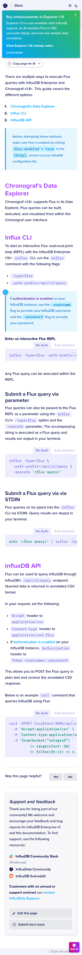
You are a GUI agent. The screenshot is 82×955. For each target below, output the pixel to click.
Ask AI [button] (74, 949)
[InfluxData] (5, 6)
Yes (55, 777)
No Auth (42, 345)
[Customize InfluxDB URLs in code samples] (70, 6)
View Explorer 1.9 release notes (29, 46)
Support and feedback (32, 801)
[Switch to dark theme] (76, 6)
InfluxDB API (21, 120)
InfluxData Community (33, 869)
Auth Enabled (64, 345)
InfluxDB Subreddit (31, 876)
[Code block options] (72, 352)
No (70, 777)
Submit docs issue (31, 925)
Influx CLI (18, 113)
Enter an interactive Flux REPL (30, 339)
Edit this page (27, 913)
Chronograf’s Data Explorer (33, 106)
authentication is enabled (33, 299)
